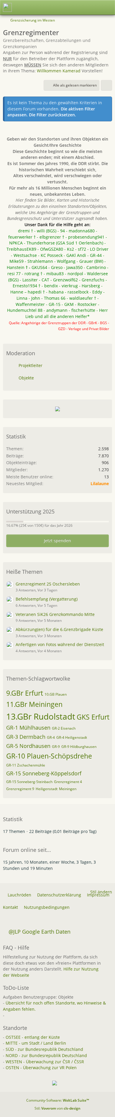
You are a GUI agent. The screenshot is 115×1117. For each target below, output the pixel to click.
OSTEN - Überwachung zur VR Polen (41, 1067)
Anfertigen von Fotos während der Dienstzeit (60, 644)
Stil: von (57, 1108)
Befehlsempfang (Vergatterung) (47, 599)
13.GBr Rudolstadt (40, 716)
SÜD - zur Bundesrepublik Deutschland (44, 1049)
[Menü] (107, 7)
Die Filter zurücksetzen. (52, 115)
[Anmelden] (92, 7)
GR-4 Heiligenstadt (71, 737)
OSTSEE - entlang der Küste (33, 1037)
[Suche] (78, 7)
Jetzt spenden (57, 540)
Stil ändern (101, 892)
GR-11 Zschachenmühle (25, 765)
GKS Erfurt (93, 717)
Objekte (26, 378)
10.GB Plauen (56, 694)
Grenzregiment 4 (68, 781)
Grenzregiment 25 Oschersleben (48, 584)
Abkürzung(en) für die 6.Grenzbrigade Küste (59, 629)
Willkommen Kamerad (58, 71)
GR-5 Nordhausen (28, 745)
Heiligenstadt (47, 788)
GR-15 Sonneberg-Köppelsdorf (43, 773)
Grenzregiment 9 (20, 788)
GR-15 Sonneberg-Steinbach (29, 781)
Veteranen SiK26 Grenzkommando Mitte (55, 614)
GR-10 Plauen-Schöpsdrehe (49, 756)
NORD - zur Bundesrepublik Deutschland (46, 1055)
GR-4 (51, 737)
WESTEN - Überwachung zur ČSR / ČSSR (45, 1061)
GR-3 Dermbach (25, 736)
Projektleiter (30, 365)
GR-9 (56, 746)
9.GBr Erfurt (24, 693)
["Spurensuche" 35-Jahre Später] (7, 7)
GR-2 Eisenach (63, 728)
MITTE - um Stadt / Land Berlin (36, 1043)
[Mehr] (106, 85)
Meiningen (67, 788)
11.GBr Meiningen (34, 704)
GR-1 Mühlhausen (28, 727)
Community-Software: (57, 1100)
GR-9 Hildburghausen (78, 746)
